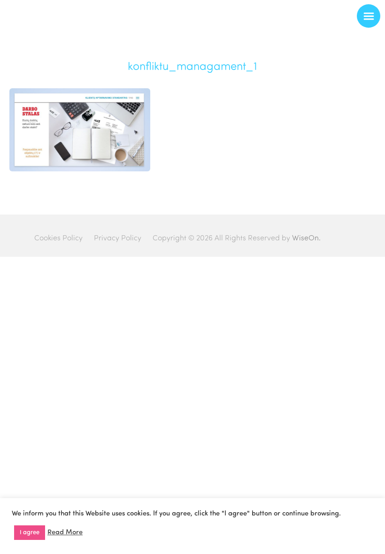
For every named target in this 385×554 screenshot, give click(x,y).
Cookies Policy (58, 238)
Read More (65, 532)
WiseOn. (306, 238)
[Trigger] (368, 16)
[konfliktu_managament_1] (79, 169)
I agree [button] (29, 533)
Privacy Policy (117, 238)
